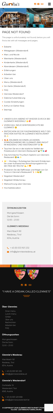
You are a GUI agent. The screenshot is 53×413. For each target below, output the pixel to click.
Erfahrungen (10, 70)
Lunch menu (10, 314)
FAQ (6, 90)
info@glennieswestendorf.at (17, 400)
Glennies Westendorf (14, 94)
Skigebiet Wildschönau (14, 180)
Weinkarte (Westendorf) (15, 58)
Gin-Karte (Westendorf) (15, 86)
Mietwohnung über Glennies (17, 184)
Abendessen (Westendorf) (16, 66)
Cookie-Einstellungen (14, 102)
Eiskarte (7, 47)
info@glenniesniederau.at (22, 252)
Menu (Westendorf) (13, 82)
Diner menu (10, 311)
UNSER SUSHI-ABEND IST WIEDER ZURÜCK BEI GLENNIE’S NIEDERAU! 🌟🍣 (27, 120)
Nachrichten (10, 322)
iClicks (14, 410)
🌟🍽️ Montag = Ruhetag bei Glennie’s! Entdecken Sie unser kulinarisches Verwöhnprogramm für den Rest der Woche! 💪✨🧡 (27, 163)
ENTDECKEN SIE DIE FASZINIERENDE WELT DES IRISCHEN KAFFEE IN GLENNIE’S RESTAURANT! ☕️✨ (27, 133)
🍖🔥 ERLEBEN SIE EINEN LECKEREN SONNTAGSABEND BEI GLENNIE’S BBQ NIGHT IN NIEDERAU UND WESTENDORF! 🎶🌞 (26, 142)
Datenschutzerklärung (14, 98)
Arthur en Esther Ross (14, 106)
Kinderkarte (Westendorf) (16, 62)
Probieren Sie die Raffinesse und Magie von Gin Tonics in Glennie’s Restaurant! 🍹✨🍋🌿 (26, 171)
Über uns (8, 78)
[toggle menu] (48, 4)
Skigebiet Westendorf (14, 176)
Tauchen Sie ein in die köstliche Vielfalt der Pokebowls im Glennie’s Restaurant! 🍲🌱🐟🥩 (25, 149)
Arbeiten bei (10, 74)
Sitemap (8, 110)
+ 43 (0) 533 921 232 (19, 248)
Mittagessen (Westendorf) (16, 50)
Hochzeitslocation (12, 188)
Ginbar (8, 317)
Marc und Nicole (11, 54)
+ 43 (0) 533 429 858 (14, 397)
